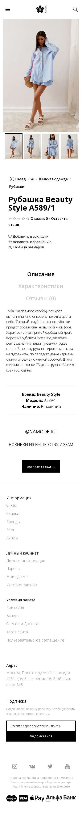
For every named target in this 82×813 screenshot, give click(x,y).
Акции (12, 537)
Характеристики (40, 286)
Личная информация (25, 560)
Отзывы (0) (41, 298)
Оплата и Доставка (23, 623)
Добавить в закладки (30, 236)
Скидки (12, 513)
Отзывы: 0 (39, 218)
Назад (20, 179)
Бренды (13, 521)
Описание (40, 274)
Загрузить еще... (41, 466)
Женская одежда (53, 179)
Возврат (13, 615)
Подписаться (41, 736)
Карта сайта (17, 631)
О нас (11, 505)
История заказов (21, 584)
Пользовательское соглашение (35, 640)
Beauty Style (48, 394)
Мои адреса (17, 576)
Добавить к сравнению (32, 242)
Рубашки (16, 186)
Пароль (13, 568)
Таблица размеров (28, 247)
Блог (10, 529)
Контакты (15, 607)
